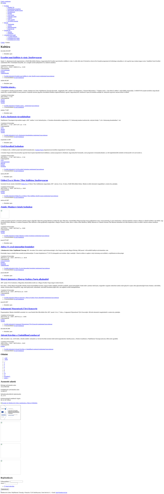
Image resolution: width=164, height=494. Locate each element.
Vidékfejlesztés (5, 73)
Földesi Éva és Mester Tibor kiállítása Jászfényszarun (24, 180)
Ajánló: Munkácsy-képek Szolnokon (16, 207)
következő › (7, 376)
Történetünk (11, 24)
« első (5, 358)
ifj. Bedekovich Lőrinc (14, 39)
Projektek (3, 166)
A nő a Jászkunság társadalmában (15, 116)
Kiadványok (11, 29)
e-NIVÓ (10, 18)
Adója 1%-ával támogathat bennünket (17, 247)
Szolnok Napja (39, 150)
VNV (2, 127)
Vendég (3, 103)
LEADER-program (13, 21)
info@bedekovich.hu (61, 492)
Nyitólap (6, 6)
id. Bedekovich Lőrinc (14, 38)
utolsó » (6, 378)
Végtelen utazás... (8, 87)
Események (7, 30)
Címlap (3, 42)
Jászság (3, 99)
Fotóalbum (10, 33)
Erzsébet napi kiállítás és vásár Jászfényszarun (21, 57)
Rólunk (6, 22)
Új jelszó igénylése (9, 486)
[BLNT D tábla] (11, 457)
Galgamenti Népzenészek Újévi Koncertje (19, 308)
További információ (29, 76)
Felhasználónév (5, 481)
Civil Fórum (11, 15)
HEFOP (3, 163)
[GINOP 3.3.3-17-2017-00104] (11, 419)
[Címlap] (3, 3)
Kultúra (3, 71)
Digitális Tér (11, 7)
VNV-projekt (11, 19)
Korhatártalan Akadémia (14, 9)
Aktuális (10, 32)
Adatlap (10, 26)
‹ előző (6, 359)
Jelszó (3, 483)
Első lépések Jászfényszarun (15, 10)
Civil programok (5, 70)
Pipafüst (10, 13)
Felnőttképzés (11, 12)
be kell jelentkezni (19, 77)
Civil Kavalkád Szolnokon (12, 146)
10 (4, 373)
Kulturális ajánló (12, 16)
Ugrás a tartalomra (6, 1)
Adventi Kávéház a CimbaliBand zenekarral (20, 335)
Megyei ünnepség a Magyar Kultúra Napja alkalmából (25, 279)
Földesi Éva (24, 184)
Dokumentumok (12, 27)
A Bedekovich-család (10, 35)
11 (4, 375)
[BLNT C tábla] (11, 474)
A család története (12, 36)
